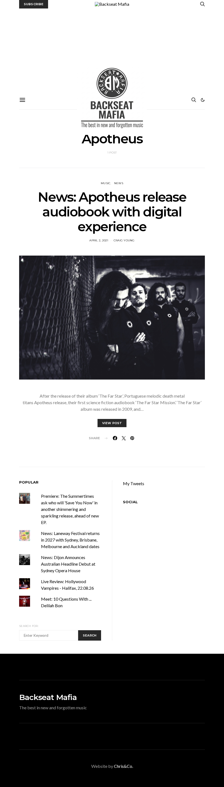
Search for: (29, 626)
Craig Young (124, 240)
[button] (203, 100)
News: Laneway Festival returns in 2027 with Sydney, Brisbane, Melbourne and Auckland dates (70, 540)
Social (130, 502)
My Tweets (133, 483)
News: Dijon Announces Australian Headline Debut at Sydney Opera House (68, 564)
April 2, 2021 (98, 240)
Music (105, 183)
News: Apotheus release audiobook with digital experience (112, 212)
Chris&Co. (123, 766)
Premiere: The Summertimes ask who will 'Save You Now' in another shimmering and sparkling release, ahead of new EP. (70, 509)
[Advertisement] (112, 49)
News (118, 183)
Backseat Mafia (48, 697)
